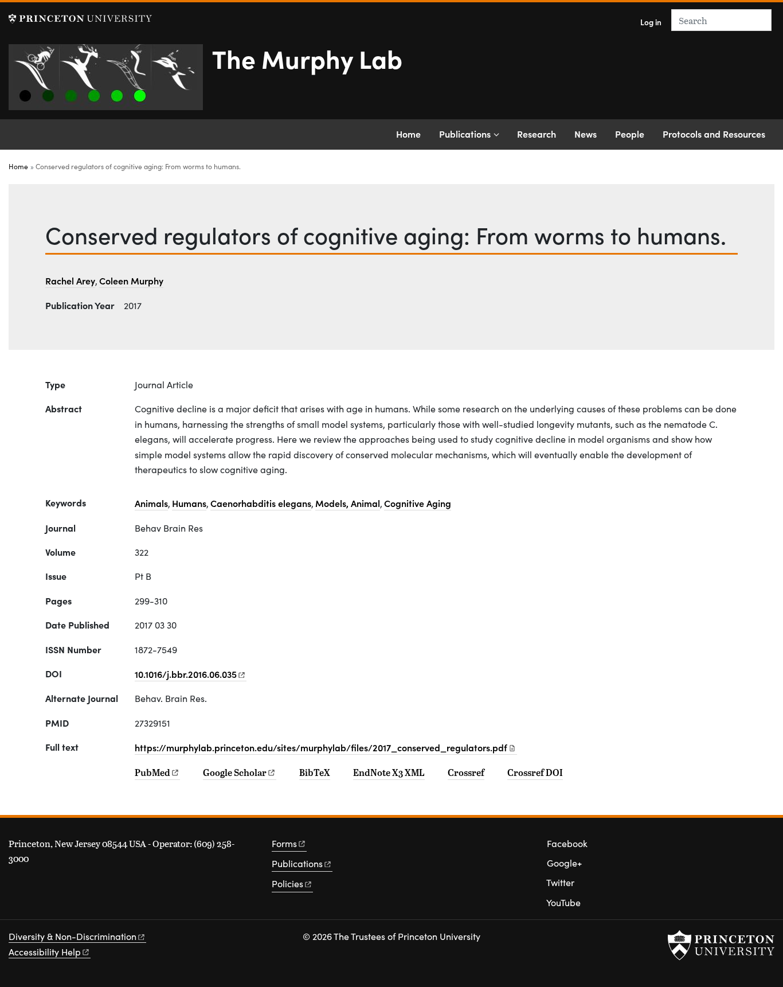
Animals (151, 503)
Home (408, 133)
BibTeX (314, 772)
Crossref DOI (535, 772)
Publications (465, 133)
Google (235, 772)
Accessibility (45, 952)
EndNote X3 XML (389, 772)
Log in (650, 22)
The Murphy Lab (307, 58)
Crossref (466, 772)
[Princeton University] (80, 19)
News (585, 133)
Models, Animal (347, 503)
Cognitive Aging (417, 503)
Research (536, 133)
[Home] (110, 81)
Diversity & (72, 936)
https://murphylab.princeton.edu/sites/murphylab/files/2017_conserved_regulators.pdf (321, 747)
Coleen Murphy (131, 280)
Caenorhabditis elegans (260, 503)
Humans (189, 503)
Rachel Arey (70, 280)
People (629, 133)
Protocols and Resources (714, 133)
